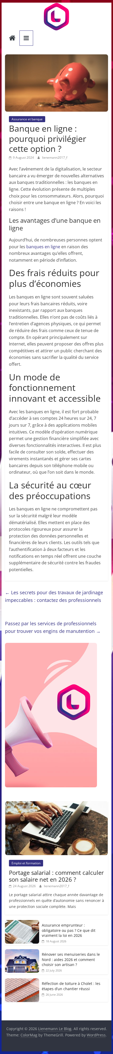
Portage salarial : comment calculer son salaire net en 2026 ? (56, 876)
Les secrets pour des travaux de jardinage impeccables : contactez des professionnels (54, 596)
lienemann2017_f (54, 157)
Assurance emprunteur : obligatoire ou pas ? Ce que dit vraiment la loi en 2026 (68, 930)
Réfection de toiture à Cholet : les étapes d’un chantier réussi (71, 986)
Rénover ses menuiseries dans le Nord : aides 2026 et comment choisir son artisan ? (71, 959)
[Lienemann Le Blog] (12, 38)
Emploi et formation (26, 863)
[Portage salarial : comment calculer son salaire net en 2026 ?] (56, 804)
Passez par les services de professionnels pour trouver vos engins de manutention (53, 627)
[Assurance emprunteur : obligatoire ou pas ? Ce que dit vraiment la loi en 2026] (22, 922)
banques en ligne (43, 247)
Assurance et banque (27, 119)
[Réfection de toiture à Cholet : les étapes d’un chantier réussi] (22, 981)
